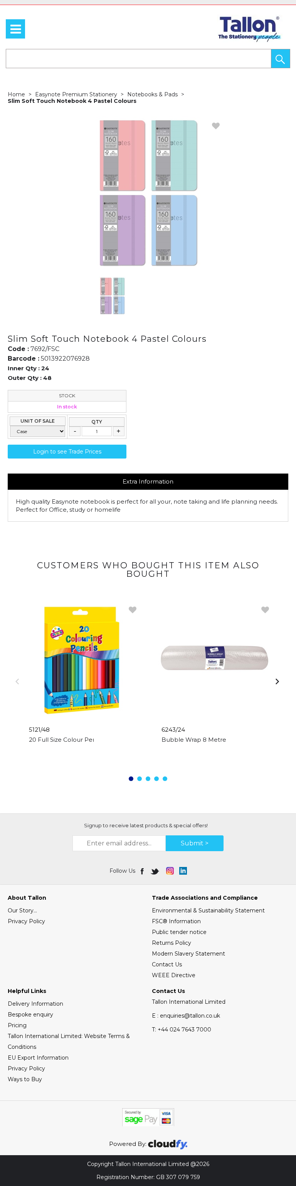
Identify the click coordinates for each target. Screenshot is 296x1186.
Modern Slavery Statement (188, 953)
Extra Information (148, 481)
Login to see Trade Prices (67, 451)
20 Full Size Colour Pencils (67, 739)
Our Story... (22, 910)
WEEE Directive (173, 975)
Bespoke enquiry (30, 1014)
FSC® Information (176, 921)
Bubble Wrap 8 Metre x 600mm (209, 739)
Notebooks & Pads (152, 94)
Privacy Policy (26, 921)
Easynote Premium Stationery (76, 94)
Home (16, 94)
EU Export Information (38, 1057)
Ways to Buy (25, 1079)
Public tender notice (179, 932)
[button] (280, 58)
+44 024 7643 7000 (181, 1029)
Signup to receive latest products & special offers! (146, 825)
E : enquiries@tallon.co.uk (186, 1015)
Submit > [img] (195, 843)
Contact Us (167, 964)
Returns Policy (171, 942)
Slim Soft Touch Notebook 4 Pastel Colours (72, 100)
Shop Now (82, 755)
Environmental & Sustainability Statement (208, 910)
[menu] (15, 29)
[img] (143, 871)
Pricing (17, 1025)
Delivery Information (35, 1003)
